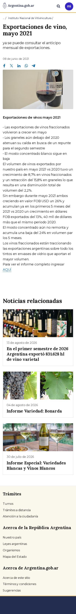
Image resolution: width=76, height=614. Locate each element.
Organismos (11, 550)
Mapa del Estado (15, 556)
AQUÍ (7, 270)
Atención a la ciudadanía (20, 516)
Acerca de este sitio (16, 578)
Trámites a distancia (17, 510)
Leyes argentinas (15, 544)
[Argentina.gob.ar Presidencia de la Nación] (18, 6)
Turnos (8, 503)
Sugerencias (12, 590)
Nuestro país (12, 537)
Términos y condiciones (19, 584)
